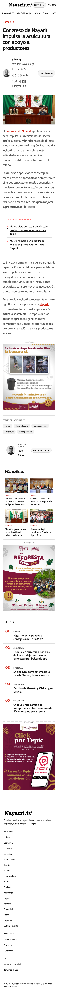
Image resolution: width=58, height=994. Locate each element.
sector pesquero (25, 432)
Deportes (8, 920)
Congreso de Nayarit (18, 131)
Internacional (9, 859)
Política (7, 870)
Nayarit (8, 22)
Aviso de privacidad (12, 964)
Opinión (7, 865)
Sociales (7, 887)
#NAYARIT (8, 13)
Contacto (8, 945)
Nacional (7, 903)
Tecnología (8, 892)
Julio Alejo (17, 59)
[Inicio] (20, 5)
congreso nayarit (40, 426)
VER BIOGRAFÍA (40, 450)
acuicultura (9, 432)
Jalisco (6, 914)
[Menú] (5, 5)
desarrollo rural (21, 426)
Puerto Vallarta (10, 876)
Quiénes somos (10, 939)
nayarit (7, 426)
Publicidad (8, 950)
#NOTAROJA (24, 13)
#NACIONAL (42, 13)
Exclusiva (8, 854)
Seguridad (8, 909)
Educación (8, 848)
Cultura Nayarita (11, 925)
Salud (6, 881)
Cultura (7, 837)
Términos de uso (11, 969)
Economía (8, 843)
